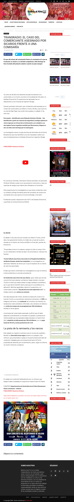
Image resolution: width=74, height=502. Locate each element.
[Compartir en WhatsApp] (27, 54)
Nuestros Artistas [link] (18, 146)
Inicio (5, 31)
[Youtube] (69, 1)
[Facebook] (51, 1)
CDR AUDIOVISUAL (12, 1)
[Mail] (57, 1)
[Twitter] (66, 1)
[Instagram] (54, 1)
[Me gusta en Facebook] (36, 54)
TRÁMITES (21, 1)
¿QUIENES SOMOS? (29, 1)
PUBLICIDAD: (8, 146)
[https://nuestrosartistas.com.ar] (60, 254)
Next (62, 55)
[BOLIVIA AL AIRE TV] (37, 11)
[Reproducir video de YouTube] (25, 162)
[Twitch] (63, 1)
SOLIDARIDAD (43, 22)
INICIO (5, 1)
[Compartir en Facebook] (8, 54)
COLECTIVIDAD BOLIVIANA (17, 22)
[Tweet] (18, 54)
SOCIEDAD (10, 31)
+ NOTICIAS (59, 22)
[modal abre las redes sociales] (43, 54)
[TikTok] (60, 1)
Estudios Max (28, 500)
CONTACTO (38, 1)
